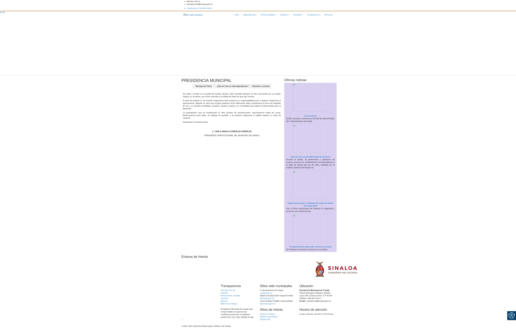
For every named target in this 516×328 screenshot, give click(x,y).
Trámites (224, 298)
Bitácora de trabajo (229, 303)
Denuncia (329, 14)
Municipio (297, 14)
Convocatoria (310, 115)
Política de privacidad (241, 326)
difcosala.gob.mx (267, 298)
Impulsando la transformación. (200, 8)
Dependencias (249, 14)
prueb (2, 12)
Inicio (237, 14)
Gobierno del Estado (268, 316)
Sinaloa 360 (265, 319)
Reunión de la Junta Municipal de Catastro (310, 156)
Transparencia (313, 14)
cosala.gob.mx (266, 292)
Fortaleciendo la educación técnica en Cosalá (310, 246)
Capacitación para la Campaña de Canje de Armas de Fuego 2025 (310, 204)
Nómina (224, 301)
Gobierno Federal (267, 314)
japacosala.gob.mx (268, 303)
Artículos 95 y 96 (228, 290)
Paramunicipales (268, 14)
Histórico (224, 292)
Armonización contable (230, 295)
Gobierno (284, 14)
